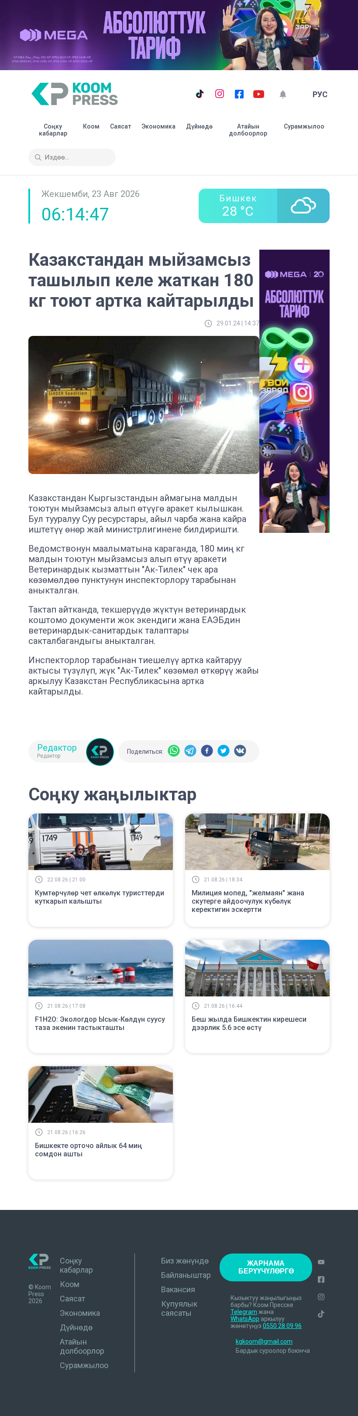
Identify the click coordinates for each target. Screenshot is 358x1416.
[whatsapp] (174, 751)
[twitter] (223, 751)
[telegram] (190, 751)
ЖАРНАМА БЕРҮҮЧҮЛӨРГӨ (266, 1267)
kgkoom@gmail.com (264, 1341)
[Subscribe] (283, 94)
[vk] (240, 751)
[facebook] (207, 751)
